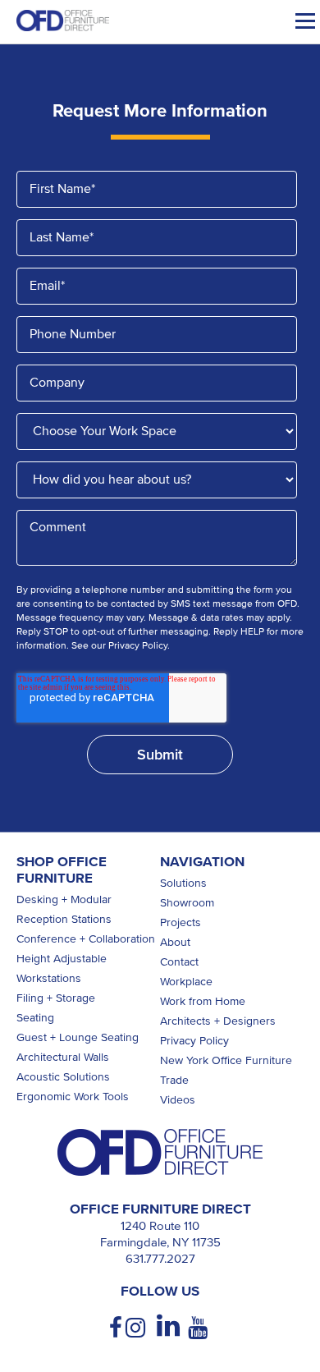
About (175, 942)
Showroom (187, 903)
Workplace (186, 982)
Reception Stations (64, 919)
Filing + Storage (55, 998)
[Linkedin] (168, 1326)
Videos (177, 1100)
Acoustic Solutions (63, 1077)
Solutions (183, 883)
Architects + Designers (218, 1021)
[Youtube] (199, 1327)
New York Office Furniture (226, 1060)
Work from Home (202, 1001)
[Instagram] (137, 1327)
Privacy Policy (194, 1041)
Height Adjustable (61, 959)
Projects (180, 922)
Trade (174, 1080)
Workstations (48, 978)
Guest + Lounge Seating (77, 1037)
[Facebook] (117, 1327)
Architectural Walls (62, 1057)
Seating (35, 1018)
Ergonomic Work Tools (72, 1097)
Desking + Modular (64, 899)
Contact (179, 962)
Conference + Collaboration (85, 939)
